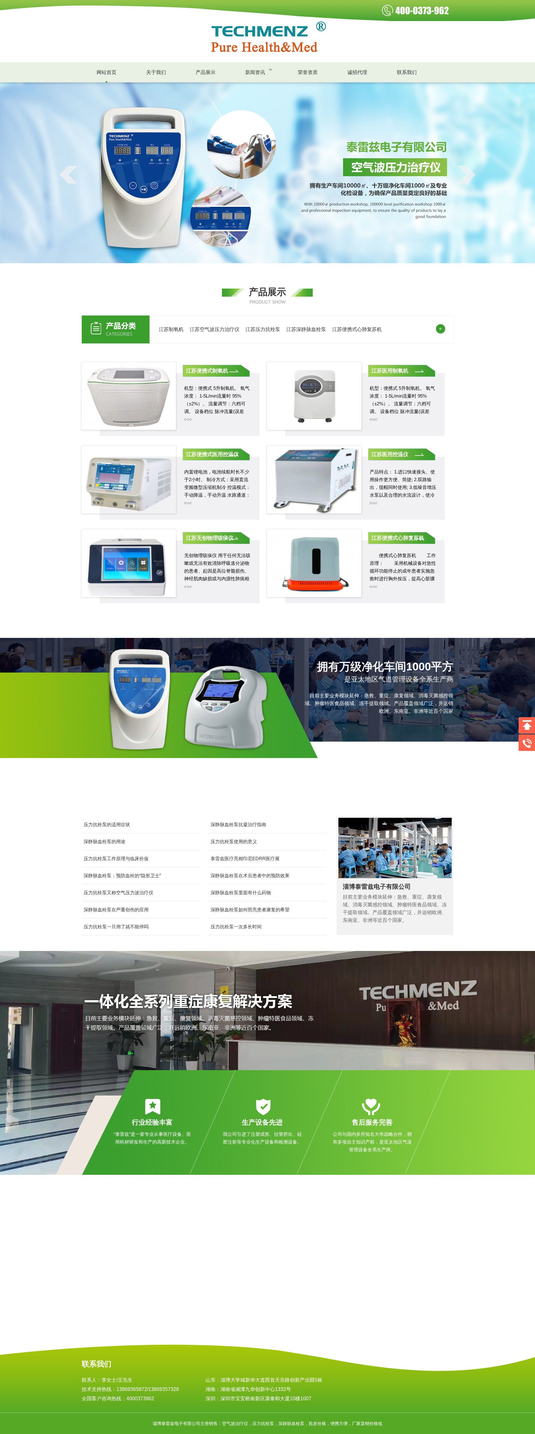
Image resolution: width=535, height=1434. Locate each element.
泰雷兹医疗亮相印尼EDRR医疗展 (245, 858)
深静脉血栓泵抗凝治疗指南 (238, 824)
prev (68, 174)
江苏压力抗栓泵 (263, 329)
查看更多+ (69, 1338)
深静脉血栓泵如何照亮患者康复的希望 (250, 909)
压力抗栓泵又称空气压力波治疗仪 (118, 892)
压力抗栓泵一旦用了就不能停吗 (116, 926)
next (467, 174)
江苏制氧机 (171, 329)
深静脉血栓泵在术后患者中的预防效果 (250, 875)
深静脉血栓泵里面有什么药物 (241, 892)
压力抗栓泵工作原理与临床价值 (116, 858)
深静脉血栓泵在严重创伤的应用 (116, 909)
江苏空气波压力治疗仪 (214, 329)
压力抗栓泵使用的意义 (234, 841)
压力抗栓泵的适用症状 (107, 824)
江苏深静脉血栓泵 (306, 329)
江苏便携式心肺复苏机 (357, 329)
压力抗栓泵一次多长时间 (236, 926)
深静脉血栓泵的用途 (104, 841)
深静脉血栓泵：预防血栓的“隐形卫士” (122, 875)
